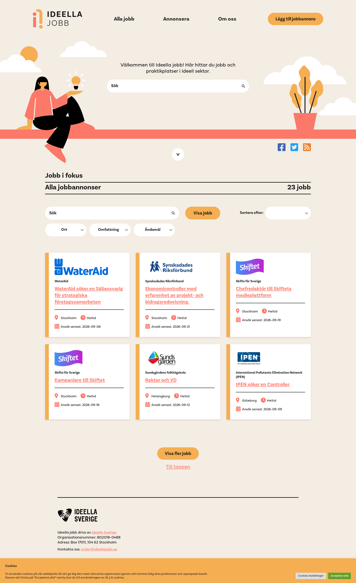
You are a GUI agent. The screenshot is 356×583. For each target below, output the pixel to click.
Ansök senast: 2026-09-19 (261, 320)
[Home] (57, 19)
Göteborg (249, 400)
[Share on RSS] (307, 147)
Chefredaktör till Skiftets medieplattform (264, 292)
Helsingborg (160, 396)
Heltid (91, 318)
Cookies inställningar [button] (311, 576)
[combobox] (65, 230)
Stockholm (68, 318)
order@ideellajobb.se (99, 550)
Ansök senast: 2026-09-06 (81, 327)
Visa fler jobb (178, 453)
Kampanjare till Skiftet (80, 380)
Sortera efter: (251, 212)
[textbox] (64, 230)
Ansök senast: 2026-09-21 (170, 327)
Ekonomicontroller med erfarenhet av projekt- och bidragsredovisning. (174, 295)
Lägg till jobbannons (295, 19)
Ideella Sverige (104, 533)
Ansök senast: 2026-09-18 (80, 405)
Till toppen (178, 467)
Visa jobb (202, 213)
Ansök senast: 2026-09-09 (262, 409)
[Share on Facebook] (282, 147)
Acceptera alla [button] (339, 576)
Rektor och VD (161, 380)
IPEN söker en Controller (263, 384)
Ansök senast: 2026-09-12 (170, 405)
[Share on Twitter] (294, 147)
